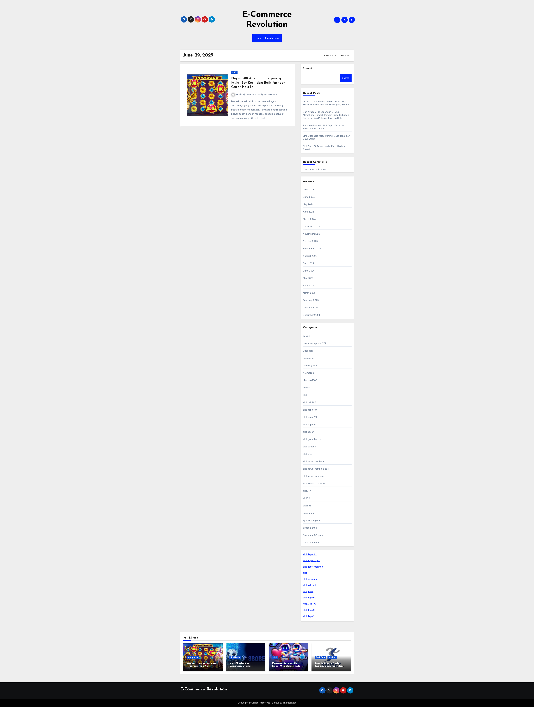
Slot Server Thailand (314, 483)
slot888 (307, 505)
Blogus (275, 702)
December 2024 (311, 315)
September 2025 (312, 248)
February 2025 (311, 300)
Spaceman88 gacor (313, 535)
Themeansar (289, 702)
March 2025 (309, 293)
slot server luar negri (314, 476)
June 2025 (309, 270)
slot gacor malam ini (313, 566)
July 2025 (308, 263)
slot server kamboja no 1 (316, 468)
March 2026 (309, 219)
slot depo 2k (309, 616)
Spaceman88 (310, 527)
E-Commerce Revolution (203, 689)
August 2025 (310, 256)
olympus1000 (310, 380)
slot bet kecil (309, 585)
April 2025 (308, 285)
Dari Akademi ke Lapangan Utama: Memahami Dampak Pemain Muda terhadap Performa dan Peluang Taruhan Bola (326, 115)
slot (234, 72)
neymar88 (308, 373)
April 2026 (308, 211)
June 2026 (309, 197)
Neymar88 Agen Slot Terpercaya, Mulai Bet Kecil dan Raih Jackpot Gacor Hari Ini (258, 83)
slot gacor (308, 432)
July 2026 (308, 189)
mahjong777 (309, 604)
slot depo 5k (309, 424)
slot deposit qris (311, 560)
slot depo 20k (310, 417)
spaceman (308, 513)
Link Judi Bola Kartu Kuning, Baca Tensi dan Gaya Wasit (329, 666)
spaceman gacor (312, 520)
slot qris (307, 454)
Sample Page (272, 38)
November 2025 (311, 234)
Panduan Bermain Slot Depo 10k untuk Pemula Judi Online (286, 666)
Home (257, 38)
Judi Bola (308, 350)
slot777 (307, 491)
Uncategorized (311, 542)
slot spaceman (310, 579)
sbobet (306, 387)
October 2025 (310, 241)
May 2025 (308, 278)
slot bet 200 (309, 402)
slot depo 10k (310, 409)
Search (308, 68)
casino (306, 336)
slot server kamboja (313, 461)
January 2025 (310, 307)
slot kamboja (310, 446)
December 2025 (311, 226)
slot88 (306, 498)
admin (239, 94)
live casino (308, 358)
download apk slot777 (314, 343)
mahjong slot (310, 365)
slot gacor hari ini (312, 439)
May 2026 (308, 204)
